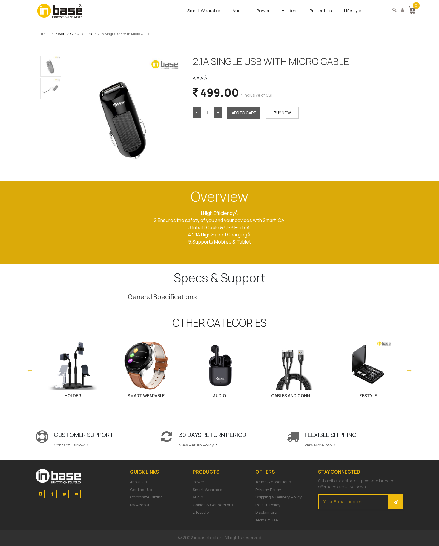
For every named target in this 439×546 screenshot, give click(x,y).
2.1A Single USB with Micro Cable (124, 33)
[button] (411, 9)
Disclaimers (266, 512)
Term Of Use (266, 520)
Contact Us (141, 489)
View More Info (319, 445)
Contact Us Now (69, 445)
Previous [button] (30, 371)
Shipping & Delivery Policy (278, 497)
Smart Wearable (203, 10)
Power (263, 10)
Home (44, 33)
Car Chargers (81, 33)
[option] (72, 371)
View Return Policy (197, 445)
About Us (138, 481)
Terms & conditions (273, 481)
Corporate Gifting (146, 497)
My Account (141, 504)
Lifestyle (352, 10)
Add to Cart (244, 112)
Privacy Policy (268, 489)
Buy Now (282, 112)
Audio (238, 10)
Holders (290, 10)
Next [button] (409, 371)
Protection (321, 10)
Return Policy (267, 504)
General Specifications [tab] (162, 296)
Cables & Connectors (213, 504)
